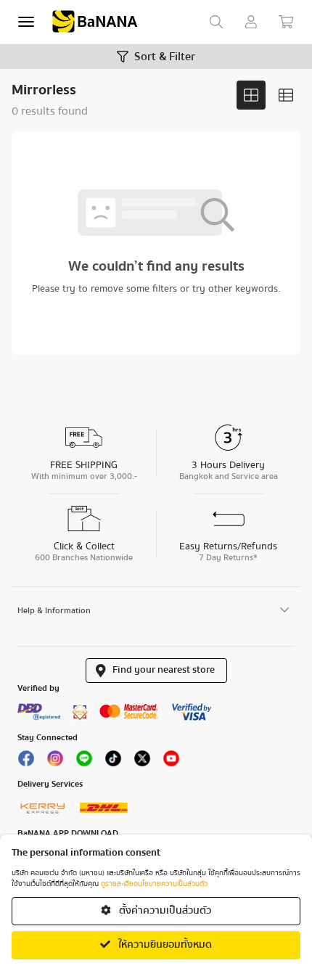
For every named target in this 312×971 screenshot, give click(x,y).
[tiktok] (113, 761)
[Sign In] (251, 21)
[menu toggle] (26, 21)
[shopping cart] (285, 21)
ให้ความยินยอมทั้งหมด (164, 945)
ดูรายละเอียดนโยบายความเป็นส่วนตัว (154, 884)
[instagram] (55, 761)
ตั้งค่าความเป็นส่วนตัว (164, 911)
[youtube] (171, 761)
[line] (84, 761)
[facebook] (26, 761)
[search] (216, 21)
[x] (142, 761)
